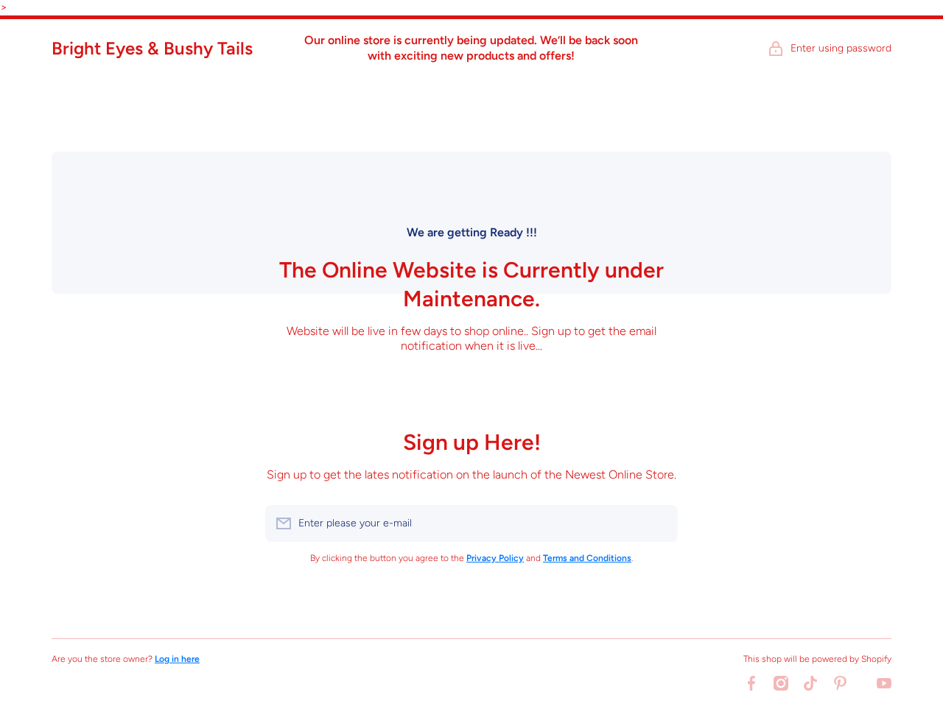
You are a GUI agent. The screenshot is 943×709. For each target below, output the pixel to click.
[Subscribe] (659, 523)
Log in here (177, 659)
